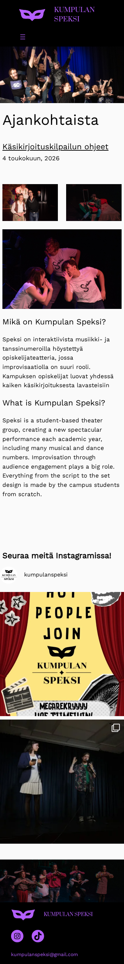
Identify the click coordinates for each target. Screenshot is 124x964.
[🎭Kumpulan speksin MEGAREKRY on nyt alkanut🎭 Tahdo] (62, 654)
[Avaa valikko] (23, 37)
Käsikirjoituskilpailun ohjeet (55, 146)
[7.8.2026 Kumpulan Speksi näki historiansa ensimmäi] (62, 782)
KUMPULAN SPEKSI (74, 15)
